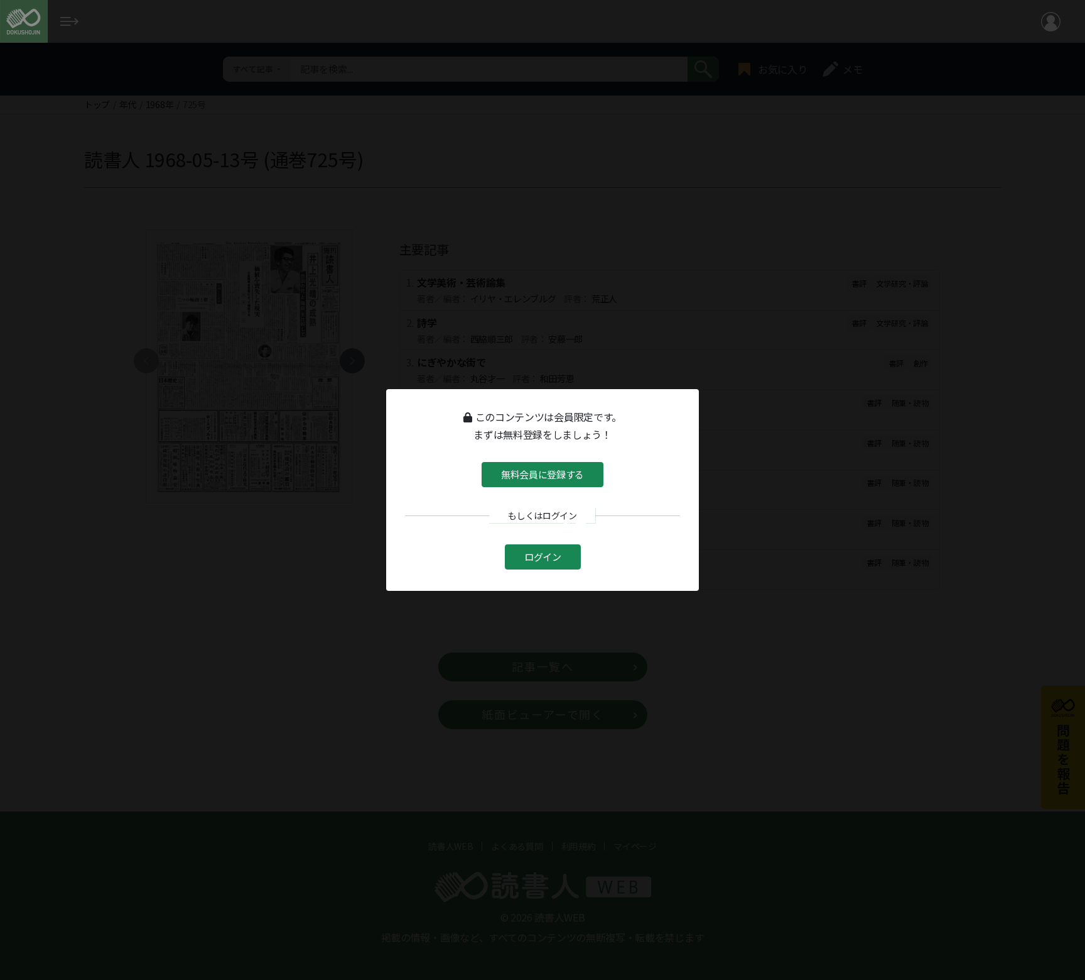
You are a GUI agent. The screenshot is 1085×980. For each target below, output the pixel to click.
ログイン (542, 556)
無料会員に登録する (542, 474)
